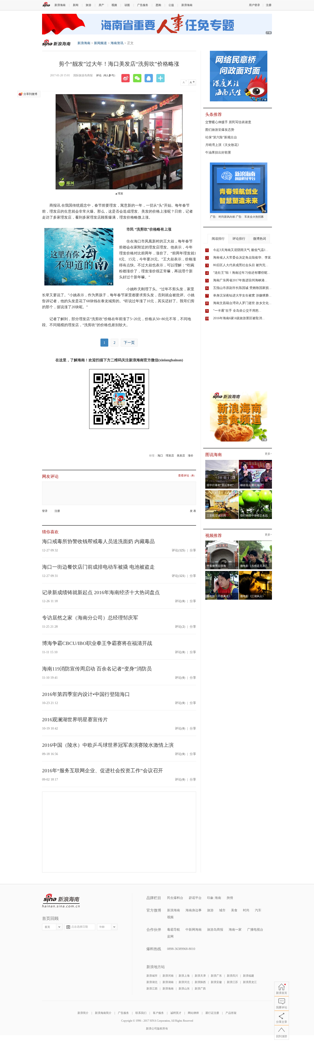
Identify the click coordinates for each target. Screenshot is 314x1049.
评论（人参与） (106, 75)
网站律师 (193, 1013)
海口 (160, 455)
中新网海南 (194, 929)
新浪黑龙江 (250, 982)
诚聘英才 (175, 1013)
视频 (114, 5)
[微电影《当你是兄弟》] (255, 542)
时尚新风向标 (227, 216)
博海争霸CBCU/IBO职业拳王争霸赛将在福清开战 (97, 643)
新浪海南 (60, 5)
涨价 (190, 455)
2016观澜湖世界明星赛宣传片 (75, 719)
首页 (47, 927)
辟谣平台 (195, 898)
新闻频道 (100, 43)
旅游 (88, 5)
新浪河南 (168, 975)
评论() (178, 550)
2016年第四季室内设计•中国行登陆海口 (86, 694)
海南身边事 (194, 910)
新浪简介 (82, 1013)
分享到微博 (30, 94)
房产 (101, 5)
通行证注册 (212, 1013)
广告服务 (142, 5)
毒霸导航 (173, 929)
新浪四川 (232, 975)
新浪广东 (216, 975)
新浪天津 (200, 975)
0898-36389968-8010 (181, 949)
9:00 (102, 927)
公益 (171, 5)
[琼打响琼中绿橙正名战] (255, 491)
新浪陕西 (200, 982)
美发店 (181, 455)
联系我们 (140, 1013)
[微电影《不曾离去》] (222, 572)
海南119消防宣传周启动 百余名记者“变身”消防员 (97, 669)
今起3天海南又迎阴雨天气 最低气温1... (240, 250)
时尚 (246, 910)
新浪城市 (151, 975)
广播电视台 (255, 929)
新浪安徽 (216, 982)
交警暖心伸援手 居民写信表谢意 (228, 122)
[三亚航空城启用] (222, 491)
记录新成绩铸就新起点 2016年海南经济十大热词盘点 (101, 592)
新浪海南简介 (103, 1013)
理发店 (170, 455)
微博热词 (259, 238)
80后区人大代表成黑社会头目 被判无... (240, 265)
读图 (127, 5)
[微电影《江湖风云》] (255, 572)
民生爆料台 (175, 898)
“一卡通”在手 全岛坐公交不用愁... (237, 310)
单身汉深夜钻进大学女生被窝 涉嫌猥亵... (242, 295)
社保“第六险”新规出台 (221, 137)
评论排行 (238, 238)
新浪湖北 (151, 982)
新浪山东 (184, 988)
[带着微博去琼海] (222, 542)
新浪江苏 (232, 982)
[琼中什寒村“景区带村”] (222, 461)
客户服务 (158, 1013)
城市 (222, 910)
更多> (268, 453)
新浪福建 (248, 975)
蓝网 (170, 936)
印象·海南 (214, 898)
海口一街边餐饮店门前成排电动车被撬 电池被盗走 (98, 567)
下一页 (129, 343)
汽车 (258, 910)
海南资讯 (117, 43)
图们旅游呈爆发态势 (219, 129)
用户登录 (254, 5)
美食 (234, 910)
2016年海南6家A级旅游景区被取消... (239, 318)
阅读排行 (218, 238)
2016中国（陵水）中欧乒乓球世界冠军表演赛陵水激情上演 (108, 745)
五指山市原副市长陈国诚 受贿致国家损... (242, 288)
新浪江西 (151, 988)
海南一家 (235, 929)
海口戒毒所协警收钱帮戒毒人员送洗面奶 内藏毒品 (98, 541)
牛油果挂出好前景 (218, 152)
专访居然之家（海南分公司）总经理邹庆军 (90, 618)
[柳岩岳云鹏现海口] (255, 461)
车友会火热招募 (254, 216)
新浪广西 (200, 988)
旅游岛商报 (215, 929)
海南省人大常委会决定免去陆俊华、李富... (243, 257)
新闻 (75, 5)
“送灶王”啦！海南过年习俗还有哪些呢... (241, 272)
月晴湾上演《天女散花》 (223, 145)
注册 (268, 5)
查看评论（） (187, 475)
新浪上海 (184, 975)
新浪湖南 (168, 982)
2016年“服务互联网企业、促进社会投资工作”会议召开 (102, 770)
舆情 (230, 898)
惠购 (158, 5)
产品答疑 (231, 1013)
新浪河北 (184, 982)
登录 (45, 511)
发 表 (193, 511)
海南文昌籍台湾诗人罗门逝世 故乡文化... (242, 303)
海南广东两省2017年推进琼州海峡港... (240, 280)
